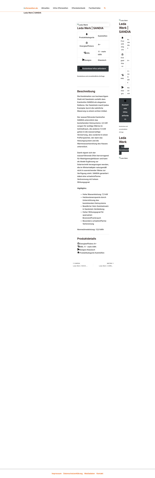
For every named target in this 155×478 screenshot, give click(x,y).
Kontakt (100, 473)
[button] (105, 8)
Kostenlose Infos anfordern (94, 68)
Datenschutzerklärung (73, 473)
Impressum (57, 473)
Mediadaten (89, 473)
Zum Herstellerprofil (124, 150)
